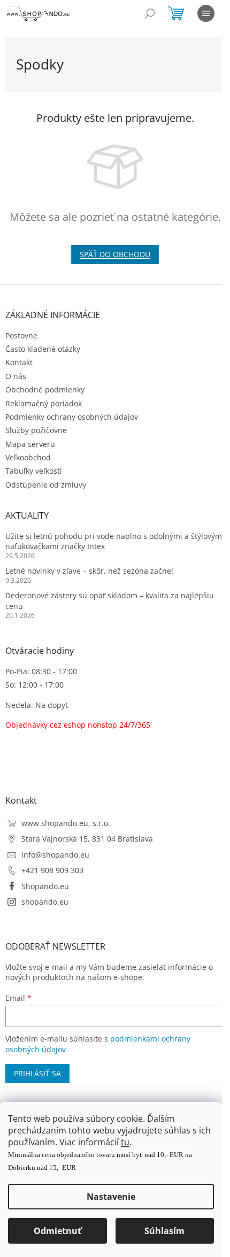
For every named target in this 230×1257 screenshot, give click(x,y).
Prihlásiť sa (37, 1073)
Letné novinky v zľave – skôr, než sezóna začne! (89, 571)
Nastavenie (111, 1196)
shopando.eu (44, 902)
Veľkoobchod (28, 457)
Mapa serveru (30, 444)
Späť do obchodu (115, 254)
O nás (15, 376)
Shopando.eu (45, 886)
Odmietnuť (57, 1231)
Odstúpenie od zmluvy (45, 485)
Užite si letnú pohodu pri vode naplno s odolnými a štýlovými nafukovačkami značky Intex (114, 541)
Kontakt (19, 362)
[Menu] (206, 13)
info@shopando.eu (55, 855)
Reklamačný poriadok (43, 403)
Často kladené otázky (42, 349)
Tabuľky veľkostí (33, 471)
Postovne (21, 335)
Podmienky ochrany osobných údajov (71, 417)
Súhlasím (164, 1231)
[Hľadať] (149, 13)
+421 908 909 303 (52, 870)
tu (125, 1142)
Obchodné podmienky (45, 389)
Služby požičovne (36, 430)
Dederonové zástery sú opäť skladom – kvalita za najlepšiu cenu (109, 600)
